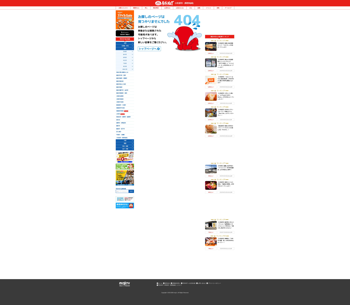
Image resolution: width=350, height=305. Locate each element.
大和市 (120, 114)
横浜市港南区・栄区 (121, 93)
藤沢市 (118, 125)
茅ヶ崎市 (118, 131)
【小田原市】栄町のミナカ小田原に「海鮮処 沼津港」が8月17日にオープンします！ (226, 184)
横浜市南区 (119, 87)
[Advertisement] (219, 22)
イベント (208, 8)
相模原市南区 (122, 111)
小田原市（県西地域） (185, 3)
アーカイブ (228, 8)
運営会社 (167, 283)
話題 (199, 8)
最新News (136, 8)
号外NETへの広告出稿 (189, 283)
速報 (218, 8)
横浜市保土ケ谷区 (121, 84)
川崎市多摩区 (120, 96)
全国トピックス (123, 8)
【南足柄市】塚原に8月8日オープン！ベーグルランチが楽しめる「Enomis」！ (225, 127)
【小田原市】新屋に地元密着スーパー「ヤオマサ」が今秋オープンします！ (225, 45)
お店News (167, 8)
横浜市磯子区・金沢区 (122, 90)
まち (190, 8)
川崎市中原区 (120, 102)
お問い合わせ (202, 283)
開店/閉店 (156, 8)
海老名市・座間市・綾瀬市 (123, 117)
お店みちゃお (180, 8)
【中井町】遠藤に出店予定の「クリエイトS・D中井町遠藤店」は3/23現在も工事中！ (226, 167)
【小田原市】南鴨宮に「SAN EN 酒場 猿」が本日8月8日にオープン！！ (226, 240)
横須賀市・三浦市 (121, 105)
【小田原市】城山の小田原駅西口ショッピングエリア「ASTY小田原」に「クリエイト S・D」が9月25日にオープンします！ (226, 63)
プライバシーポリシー (214, 283)
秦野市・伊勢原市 (121, 123)
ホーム (160, 283)
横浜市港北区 (120, 81)
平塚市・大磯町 (120, 134)
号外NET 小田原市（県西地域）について (170, 285)
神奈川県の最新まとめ (122, 72)
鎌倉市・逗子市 (120, 128)
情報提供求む (176, 283)
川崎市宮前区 (120, 99)
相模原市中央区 (120, 108)
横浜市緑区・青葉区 (121, 78)
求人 (146, 8)
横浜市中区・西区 (121, 75)
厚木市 (118, 120)
